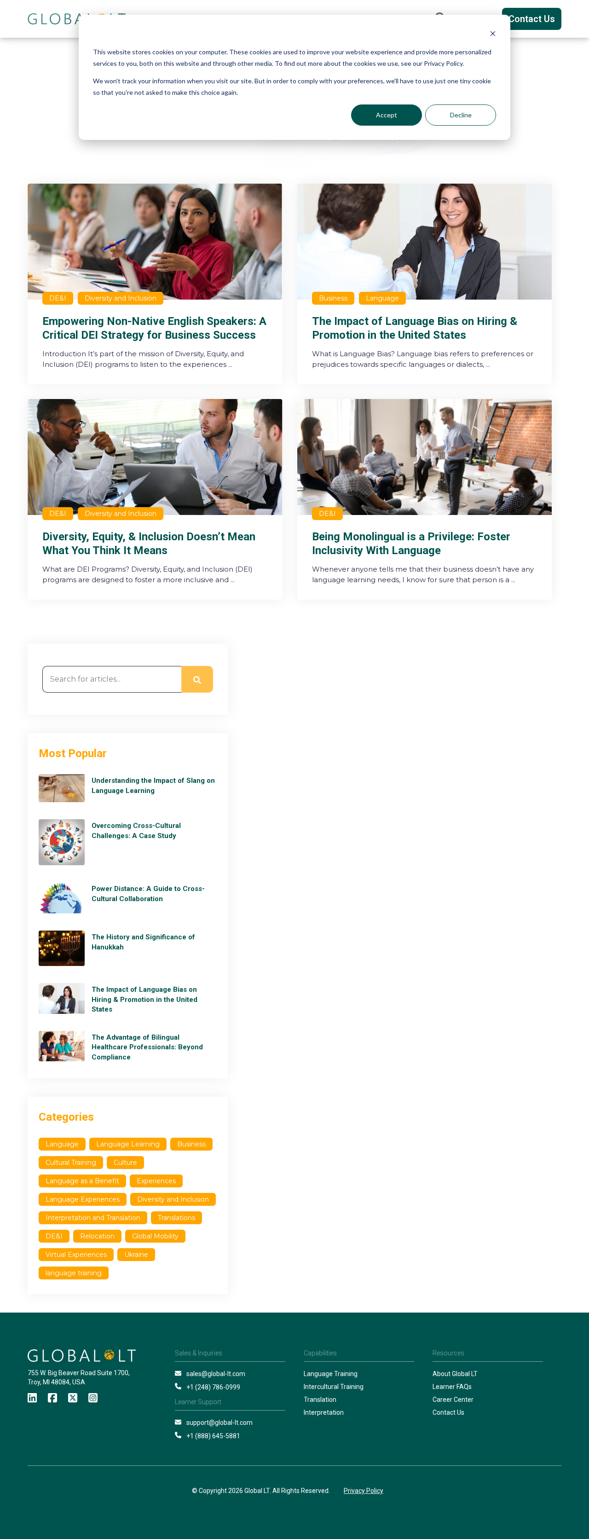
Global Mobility (155, 1236)
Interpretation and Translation (93, 1218)
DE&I (54, 1236)
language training (74, 1273)
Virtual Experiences (76, 1254)
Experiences (156, 1181)
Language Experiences (83, 1199)
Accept (386, 115)
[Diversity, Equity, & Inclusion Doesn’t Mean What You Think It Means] (155, 499)
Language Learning (128, 1144)
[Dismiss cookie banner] (493, 34)
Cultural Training (71, 1162)
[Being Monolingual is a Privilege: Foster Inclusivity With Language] (424, 499)
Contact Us (531, 18)
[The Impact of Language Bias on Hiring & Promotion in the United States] (424, 284)
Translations (176, 1218)
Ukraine (136, 1254)
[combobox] (111, 679)
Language (62, 1144)
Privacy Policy (363, 1490)
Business (191, 1144)
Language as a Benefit (82, 1181)
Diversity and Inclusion (173, 1199)
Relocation (97, 1236)
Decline (461, 115)
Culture (125, 1162)
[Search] (197, 679)
